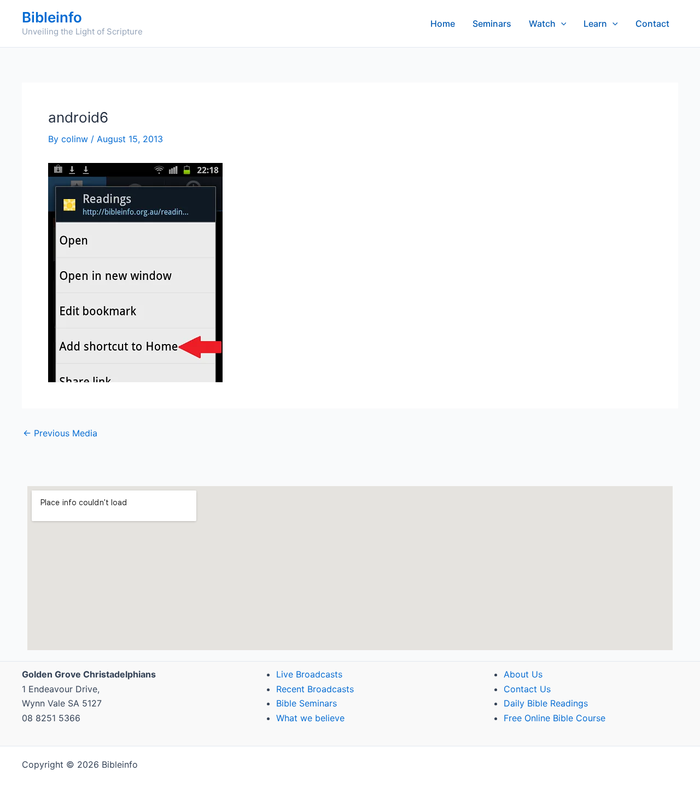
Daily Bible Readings (546, 703)
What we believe (310, 717)
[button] (561, 23)
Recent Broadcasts (315, 689)
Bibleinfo (52, 17)
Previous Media (60, 433)
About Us (523, 674)
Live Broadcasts (309, 674)
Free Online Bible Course (554, 717)
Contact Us (527, 689)
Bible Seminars (306, 703)
